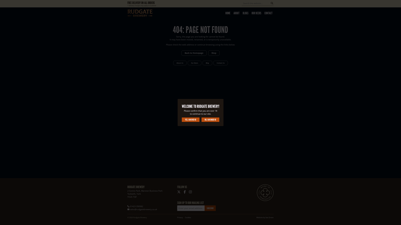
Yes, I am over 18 (190, 119)
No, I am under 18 (210, 119)
